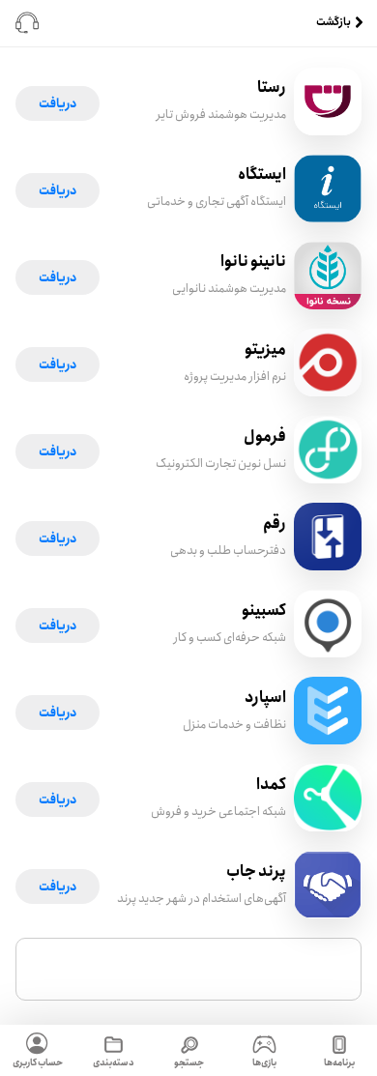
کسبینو (264, 610)
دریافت (57, 103)
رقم (274, 523)
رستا (271, 87)
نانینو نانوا (253, 261)
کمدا (271, 784)
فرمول (265, 436)
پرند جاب (256, 871)
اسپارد (265, 697)
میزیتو (265, 349)
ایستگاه (262, 174)
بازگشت (333, 22)
